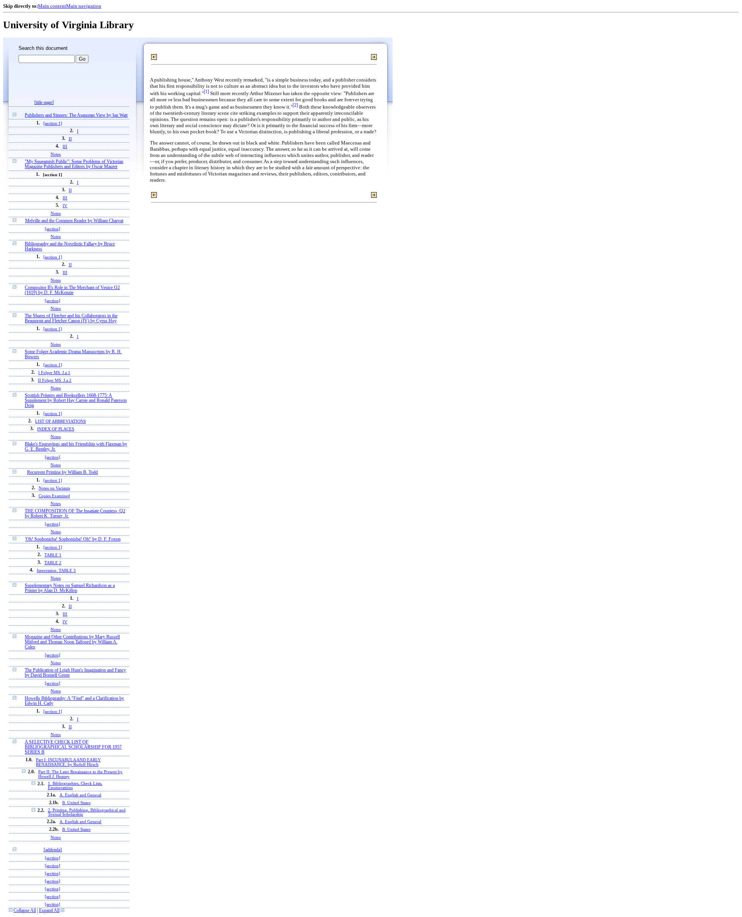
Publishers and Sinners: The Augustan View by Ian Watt (76, 115)
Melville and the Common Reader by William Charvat (74, 220)
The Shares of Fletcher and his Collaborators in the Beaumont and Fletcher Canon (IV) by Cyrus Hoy (71, 318)
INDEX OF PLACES (55, 429)
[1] (206, 91)
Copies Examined (54, 495)
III (65, 146)
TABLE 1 (52, 555)
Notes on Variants (54, 488)
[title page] (44, 102)
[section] (52, 228)
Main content (52, 6)
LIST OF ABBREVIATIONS (60, 421)
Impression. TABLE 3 (56, 570)
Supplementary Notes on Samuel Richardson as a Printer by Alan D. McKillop (70, 588)
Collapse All (25, 910)
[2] (295, 105)
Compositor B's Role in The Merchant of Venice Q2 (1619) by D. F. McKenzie (72, 290)
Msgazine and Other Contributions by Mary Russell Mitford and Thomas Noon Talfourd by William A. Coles (72, 642)
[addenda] (53, 849)
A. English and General (80, 795)
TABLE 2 (52, 562)
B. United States (76, 803)
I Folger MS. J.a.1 (54, 372)
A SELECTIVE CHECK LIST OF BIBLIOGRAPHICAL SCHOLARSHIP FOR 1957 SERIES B (73, 747)
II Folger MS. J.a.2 (54, 380)
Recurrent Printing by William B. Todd (62, 472)
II (70, 138)
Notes (56, 154)
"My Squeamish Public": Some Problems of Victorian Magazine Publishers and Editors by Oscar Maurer (74, 164)
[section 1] (52, 123)
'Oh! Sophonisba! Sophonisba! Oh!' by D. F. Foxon (73, 539)
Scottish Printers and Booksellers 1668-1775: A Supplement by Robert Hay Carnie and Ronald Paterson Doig (76, 400)
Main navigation (83, 6)
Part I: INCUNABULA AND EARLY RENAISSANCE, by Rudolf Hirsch (68, 762)
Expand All (49, 910)
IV (65, 205)
